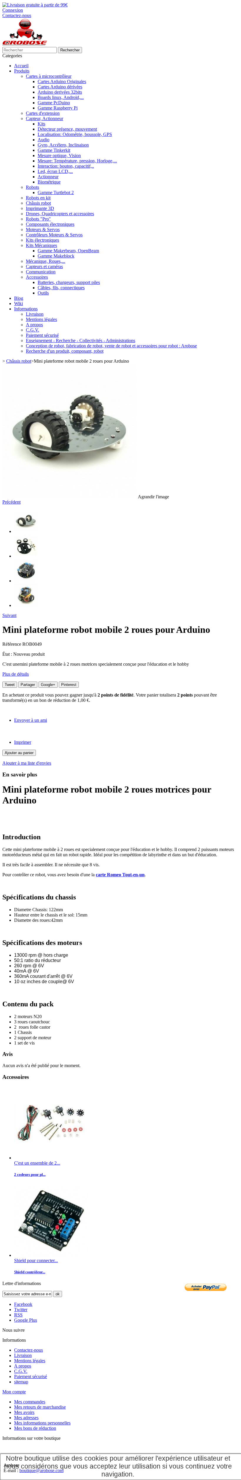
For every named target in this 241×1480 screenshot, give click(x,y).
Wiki (18, 303)
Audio (43, 139)
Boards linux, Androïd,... (61, 97)
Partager (28, 684)
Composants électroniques (50, 224)
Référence (12, 644)
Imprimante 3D (40, 208)
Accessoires (37, 277)
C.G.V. (32, 329)
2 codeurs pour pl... (30, 1174)
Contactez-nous (16, 15)
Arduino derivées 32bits (60, 92)
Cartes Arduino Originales (62, 81)
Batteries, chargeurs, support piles (69, 282)
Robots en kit (38, 197)
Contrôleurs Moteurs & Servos (54, 234)
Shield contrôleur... (29, 1272)
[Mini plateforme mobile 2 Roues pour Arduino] (26, 531)
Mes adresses (26, 1417)
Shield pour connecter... (36, 1260)
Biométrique (49, 181)
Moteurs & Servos (43, 229)
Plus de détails (15, 674)
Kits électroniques (42, 240)
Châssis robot (38, 203)
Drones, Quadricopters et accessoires (60, 213)
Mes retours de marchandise (40, 1407)
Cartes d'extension (43, 113)
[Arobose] (24, 44)
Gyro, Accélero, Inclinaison (63, 144)
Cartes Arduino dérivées (60, 86)
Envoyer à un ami (30, 720)
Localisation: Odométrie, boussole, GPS (75, 134)
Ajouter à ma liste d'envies (26, 763)
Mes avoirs (24, 1412)
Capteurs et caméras (44, 266)
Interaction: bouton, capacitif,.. (66, 166)
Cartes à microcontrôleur (48, 76)
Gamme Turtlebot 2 (56, 192)
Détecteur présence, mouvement (67, 129)
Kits (41, 123)
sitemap (21, 1381)
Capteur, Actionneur (44, 118)
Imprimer (22, 742)
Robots (32, 187)
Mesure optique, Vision (59, 155)
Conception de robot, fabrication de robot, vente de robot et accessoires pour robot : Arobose (111, 345)
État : (7, 654)
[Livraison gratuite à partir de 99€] (35, 4)
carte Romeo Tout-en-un (120, 874)
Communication (41, 271)
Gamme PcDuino (54, 102)
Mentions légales (41, 319)
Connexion (12, 10)
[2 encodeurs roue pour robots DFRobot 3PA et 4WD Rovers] (51, 1157)
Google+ (48, 684)
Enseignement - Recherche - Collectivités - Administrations (80, 340)
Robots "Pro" (38, 218)
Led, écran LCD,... (55, 171)
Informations (26, 308)
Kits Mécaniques (41, 245)
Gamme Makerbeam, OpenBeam (68, 250)
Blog (18, 298)
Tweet (10, 684)
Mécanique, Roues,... (45, 261)
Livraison (34, 314)
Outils (43, 292)
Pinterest (68, 684)
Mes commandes (29, 1401)
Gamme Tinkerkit (54, 150)
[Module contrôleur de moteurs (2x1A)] (51, 1255)
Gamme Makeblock (56, 255)
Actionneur (48, 176)
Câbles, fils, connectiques (61, 287)
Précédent (11, 502)
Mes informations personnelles (42, 1422)
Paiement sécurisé (42, 335)
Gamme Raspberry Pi (58, 107)
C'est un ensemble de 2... (37, 1163)
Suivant (9, 615)
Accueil (21, 65)
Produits (21, 70)
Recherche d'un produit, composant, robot (64, 351)
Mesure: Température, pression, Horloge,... (77, 160)
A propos (34, 324)
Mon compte (14, 1391)
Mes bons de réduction (35, 1428)
